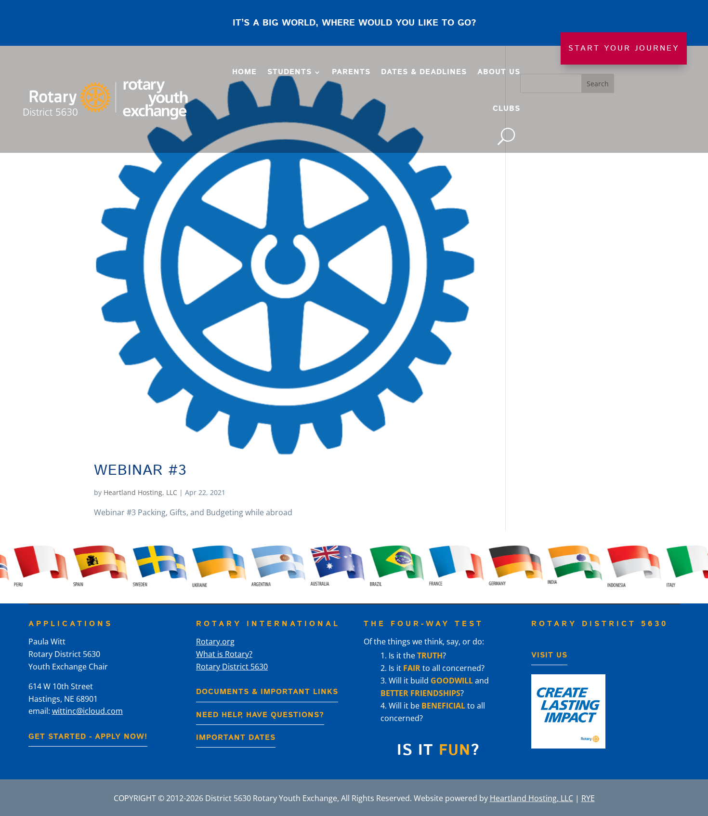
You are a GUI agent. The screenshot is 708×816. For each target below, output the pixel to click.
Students (289, 72)
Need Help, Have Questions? (260, 715)
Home (244, 72)
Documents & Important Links (267, 691)
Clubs (506, 108)
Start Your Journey (623, 48)
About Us (498, 72)
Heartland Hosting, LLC (140, 492)
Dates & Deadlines (424, 72)
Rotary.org (215, 641)
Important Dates (235, 737)
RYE (588, 798)
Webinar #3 (140, 470)
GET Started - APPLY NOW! (87, 736)
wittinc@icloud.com (87, 711)
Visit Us (549, 655)
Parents (351, 72)
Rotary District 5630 (232, 666)
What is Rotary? (224, 654)
